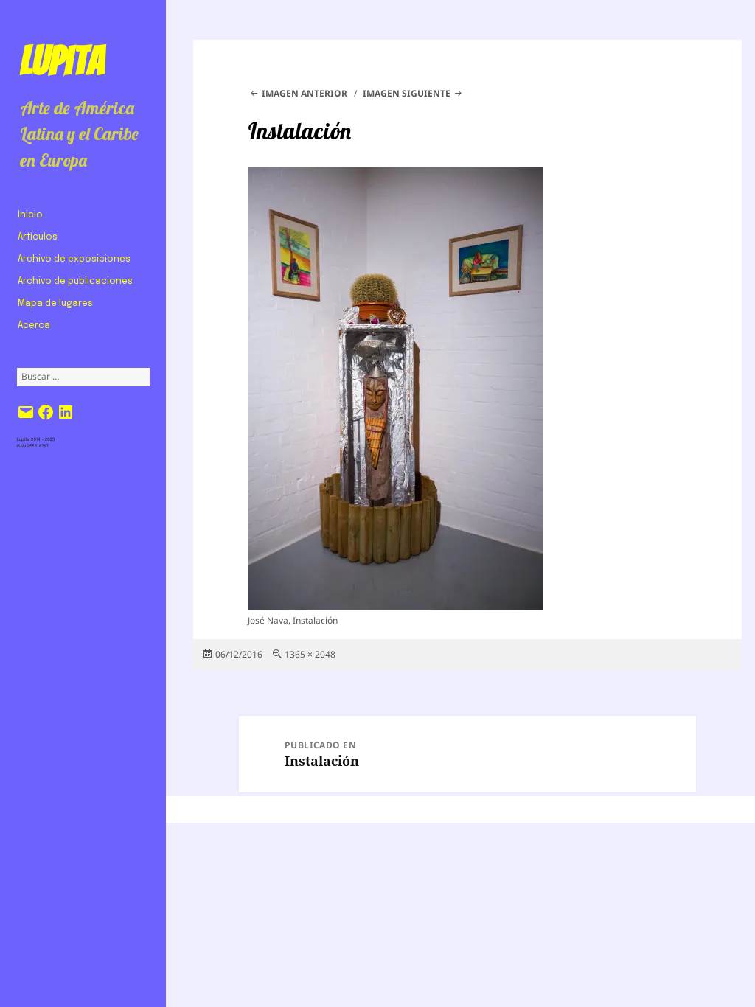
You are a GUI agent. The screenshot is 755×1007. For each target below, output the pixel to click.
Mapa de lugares (55, 303)
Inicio (30, 215)
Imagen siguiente (406, 93)
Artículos (38, 237)
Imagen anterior (304, 93)
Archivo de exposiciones (74, 259)
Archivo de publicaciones (75, 281)
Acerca (34, 325)
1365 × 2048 (310, 654)
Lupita (62, 60)
